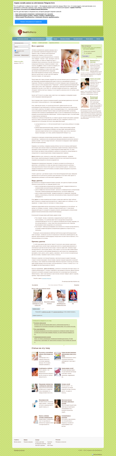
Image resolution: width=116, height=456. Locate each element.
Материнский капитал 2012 (94, 97)
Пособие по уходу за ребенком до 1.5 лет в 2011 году (37, 303)
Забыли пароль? (25, 55)
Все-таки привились (39, 329)
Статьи (34, 42)
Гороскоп (49, 442)
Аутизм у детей (66, 384)
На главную (35, 285)
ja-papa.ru (16, 63)
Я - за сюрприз (88, 53)
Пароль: (16, 46)
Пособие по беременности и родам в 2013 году (61, 303)
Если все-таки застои (40, 323)
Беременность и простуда (95, 61)
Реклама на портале (61, 442)
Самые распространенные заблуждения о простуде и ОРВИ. (69, 354)
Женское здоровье (65, 38)
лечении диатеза (46, 278)
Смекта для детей (95, 78)
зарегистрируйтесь (58, 312)
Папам (55, 38)
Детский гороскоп (78, 38)
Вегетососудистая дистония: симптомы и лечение (68, 401)
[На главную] (20, 36)
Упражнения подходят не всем (42, 337)
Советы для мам (43, 42)
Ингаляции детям (43, 400)
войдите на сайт (46, 312)
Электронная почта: (18, 43)
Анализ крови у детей (67, 368)
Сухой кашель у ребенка (45, 368)
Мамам (49, 38)
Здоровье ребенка (54, 42)
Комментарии (36, 308)
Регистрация (17, 55)
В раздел (76, 285)
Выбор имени (89, 38)
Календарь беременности (38, 38)
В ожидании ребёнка (22, 38)
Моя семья (50, 445)
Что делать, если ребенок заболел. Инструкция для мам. (46, 354)
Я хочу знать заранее (89, 51)
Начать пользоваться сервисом (31, 22)
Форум (98, 38)
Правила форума (28, 442)
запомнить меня (20, 50)
